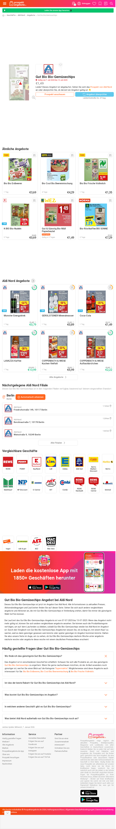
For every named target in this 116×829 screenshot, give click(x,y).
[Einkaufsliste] (106, 3)
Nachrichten (7, 764)
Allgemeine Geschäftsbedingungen (79, 810)
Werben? (6, 742)
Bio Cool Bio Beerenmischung (54, 671)
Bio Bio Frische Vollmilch (82, 671)
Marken (5, 748)
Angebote (31, 15)
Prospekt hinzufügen (10, 757)
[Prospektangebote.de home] (17, 3)
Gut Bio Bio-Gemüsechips (17, 665)
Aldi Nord (21, 15)
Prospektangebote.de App (13, 751)
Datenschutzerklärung (104, 810)
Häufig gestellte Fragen (11, 738)
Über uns (6, 754)
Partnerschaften (61, 751)
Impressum (6, 761)
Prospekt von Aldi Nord (101, 87)
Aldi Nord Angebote (16, 281)
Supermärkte (61, 668)
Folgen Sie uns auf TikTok (39, 757)
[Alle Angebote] (33, 281)
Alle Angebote (8, 745)
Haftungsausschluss (55, 810)
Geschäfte (11, 15)
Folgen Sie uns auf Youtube (39, 754)
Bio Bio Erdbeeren (31, 671)
